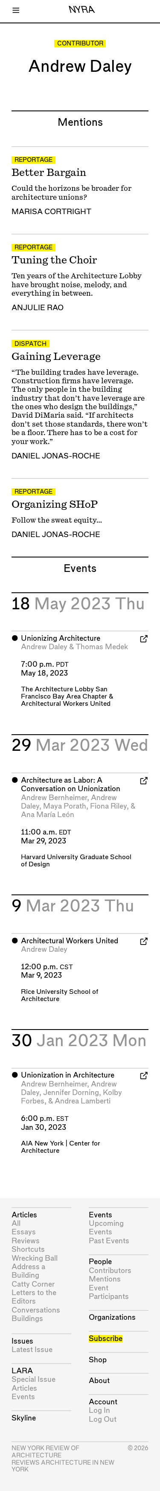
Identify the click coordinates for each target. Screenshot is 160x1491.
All (16, 1223)
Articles (24, 1215)
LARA (22, 1371)
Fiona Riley (108, 806)
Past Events (109, 1241)
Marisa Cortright (51, 211)
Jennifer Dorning (71, 1092)
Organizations (112, 1317)
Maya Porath (64, 806)
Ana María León (47, 814)
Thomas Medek (102, 647)
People (100, 1261)
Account (103, 1402)
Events (23, 1396)
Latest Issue (32, 1349)
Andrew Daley (44, 647)
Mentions (105, 1279)
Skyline (24, 1418)
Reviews (26, 1241)
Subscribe (105, 1338)
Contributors (110, 1270)
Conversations (36, 1310)
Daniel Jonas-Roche (56, 456)
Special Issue (33, 1379)
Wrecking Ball (35, 1258)
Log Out (102, 1419)
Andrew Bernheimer (54, 797)
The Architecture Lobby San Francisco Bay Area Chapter (64, 693)
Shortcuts (28, 1249)
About (99, 1380)
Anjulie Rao (38, 307)
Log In (99, 1410)
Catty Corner (33, 1284)
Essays (24, 1232)
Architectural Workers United (66, 704)
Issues (22, 1341)
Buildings (27, 1318)
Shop (98, 1360)
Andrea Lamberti (83, 1101)
